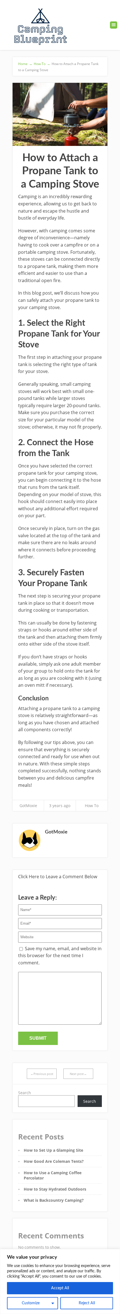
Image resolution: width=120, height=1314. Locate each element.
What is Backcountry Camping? (54, 1200)
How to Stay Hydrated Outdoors (55, 1189)
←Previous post (41, 1074)
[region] (60, 1281)
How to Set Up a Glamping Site (53, 1150)
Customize (31, 1303)
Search (24, 1092)
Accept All (60, 1288)
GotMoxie (28, 805)
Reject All (87, 1303)
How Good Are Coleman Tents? (54, 1161)
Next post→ (78, 1074)
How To (92, 805)
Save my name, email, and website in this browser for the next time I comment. (60, 955)
